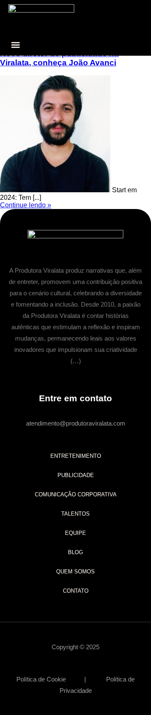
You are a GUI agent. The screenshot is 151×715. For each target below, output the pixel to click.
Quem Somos (75, 571)
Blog (75, 552)
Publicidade (75, 475)
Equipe (75, 533)
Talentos (75, 514)
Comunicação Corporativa (76, 494)
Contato (76, 591)
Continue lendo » (25, 205)
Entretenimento (75, 456)
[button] (15, 45)
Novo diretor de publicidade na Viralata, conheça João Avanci (59, 58)
